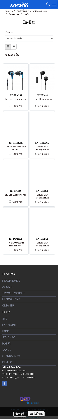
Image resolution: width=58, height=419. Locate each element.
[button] (47, 4)
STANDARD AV (11, 356)
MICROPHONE (11, 299)
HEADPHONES (11, 280)
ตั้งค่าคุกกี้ (19, 413)
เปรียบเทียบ (17, 106)
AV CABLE (8, 286)
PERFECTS (8, 362)
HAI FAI (6, 343)
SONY (6, 331)
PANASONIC (9, 325)
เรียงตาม (10, 33)
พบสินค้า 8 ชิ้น (12, 55)
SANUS (6, 349)
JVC (4, 318)
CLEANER (8, 305)
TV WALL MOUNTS (13, 293)
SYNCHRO (8, 337)
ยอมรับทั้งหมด (36, 413)
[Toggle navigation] (54, 4)
